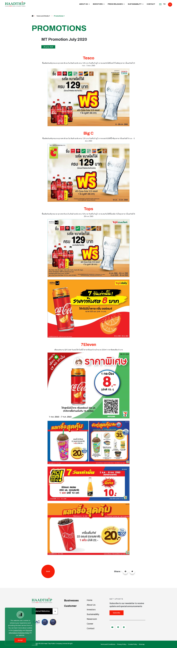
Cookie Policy (17, 630)
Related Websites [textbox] (42, 611)
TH (164, 4)
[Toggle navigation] (170, 4)
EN (160, 4)
